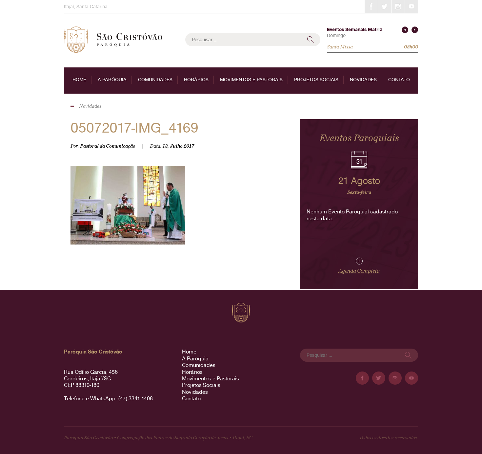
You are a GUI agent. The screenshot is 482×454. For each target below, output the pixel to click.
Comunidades (155, 79)
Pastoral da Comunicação (107, 146)
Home (79, 79)
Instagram (398, 6)
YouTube (411, 6)
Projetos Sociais (316, 79)
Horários (196, 79)
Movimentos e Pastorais (251, 79)
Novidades (363, 79)
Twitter (384, 6)
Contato (399, 79)
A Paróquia (112, 79)
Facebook (371, 6)
